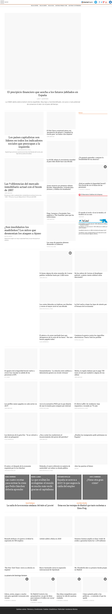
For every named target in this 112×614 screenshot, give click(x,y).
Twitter (102, 2)
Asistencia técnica (71, 609)
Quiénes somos (21, 609)
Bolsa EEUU (51, 5)
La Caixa (93, 221)
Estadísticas (53, 609)
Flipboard (104, 2)
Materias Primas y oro (61, 5)
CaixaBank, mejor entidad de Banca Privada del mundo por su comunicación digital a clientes (92, 233)
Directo (95, 2)
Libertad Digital (93, 610)
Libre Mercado (56, 2)
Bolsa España (34, 5)
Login (110, 2)
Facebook (99, 2)
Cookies (45, 609)
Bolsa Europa (43, 5)
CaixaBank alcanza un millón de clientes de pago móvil (92, 230)
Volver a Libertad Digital (87, 2)
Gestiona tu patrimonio (75, 5)
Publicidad (61, 609)
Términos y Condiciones (35, 609)
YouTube (106, 2)
